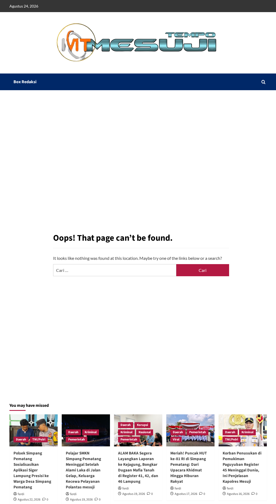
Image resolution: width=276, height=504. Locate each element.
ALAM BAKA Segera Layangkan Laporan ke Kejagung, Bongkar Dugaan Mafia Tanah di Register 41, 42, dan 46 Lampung (138, 467)
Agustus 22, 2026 (29, 499)
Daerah (21, 439)
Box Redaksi (24, 82)
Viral (176, 439)
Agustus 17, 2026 (186, 494)
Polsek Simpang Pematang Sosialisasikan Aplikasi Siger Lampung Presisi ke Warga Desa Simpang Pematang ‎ (32, 470)
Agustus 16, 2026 (238, 494)
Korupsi (142, 425)
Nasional (145, 432)
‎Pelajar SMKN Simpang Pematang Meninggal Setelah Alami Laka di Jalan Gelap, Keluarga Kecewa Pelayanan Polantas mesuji (83, 470)
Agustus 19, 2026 (81, 499)
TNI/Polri (38, 439)
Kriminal (90, 432)
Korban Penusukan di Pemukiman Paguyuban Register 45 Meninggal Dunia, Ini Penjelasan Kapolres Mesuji (242, 467)
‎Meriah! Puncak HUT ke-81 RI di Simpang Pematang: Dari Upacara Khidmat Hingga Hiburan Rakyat (188, 467)
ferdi (21, 494)
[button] (263, 82)
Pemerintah (76, 439)
